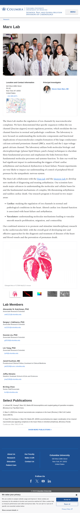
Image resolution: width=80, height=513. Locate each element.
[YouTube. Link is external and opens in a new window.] (43, 481)
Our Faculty (29, 454)
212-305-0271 (12, 96)
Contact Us (29, 462)
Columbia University (43, 491)
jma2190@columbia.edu (12, 379)
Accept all (67, 499)
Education (11, 462)
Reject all (67, 504)
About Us (11, 454)
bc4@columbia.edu (11, 392)
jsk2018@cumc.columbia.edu (14, 366)
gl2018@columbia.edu (12, 340)
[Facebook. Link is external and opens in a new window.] (30, 481)
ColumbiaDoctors (65, 442)
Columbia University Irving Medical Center (40, 2)
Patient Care (11, 465)
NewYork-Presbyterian (40, 443)
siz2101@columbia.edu (12, 327)
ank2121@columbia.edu (12, 314)
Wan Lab (41, 179)
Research (6, 19)
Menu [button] (73, 12)
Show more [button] (39, 430)
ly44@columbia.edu (11, 353)
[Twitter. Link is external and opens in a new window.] (37, 481)
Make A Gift (29, 458)
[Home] (32, 11)
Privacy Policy (66, 509)
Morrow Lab (60, 179)
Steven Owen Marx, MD (60, 89)
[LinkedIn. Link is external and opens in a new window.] (49, 481)
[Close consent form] (76, 494)
